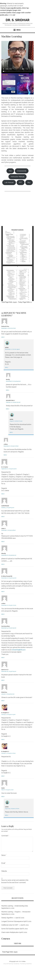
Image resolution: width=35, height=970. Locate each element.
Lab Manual (9, 182)
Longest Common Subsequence (12, 921)
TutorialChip (16, 963)
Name (3, 855)
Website (4, 871)
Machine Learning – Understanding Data (14, 906)
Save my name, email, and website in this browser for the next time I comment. (14, 881)
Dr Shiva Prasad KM (6, 576)
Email (3, 863)
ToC (10, 171)
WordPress (29, 963)
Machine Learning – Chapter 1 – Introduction (15, 912)
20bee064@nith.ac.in (18, 650)
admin (7, 347)
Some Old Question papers (10, 929)
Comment (5, 836)
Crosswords (21, 171)
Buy (29, 182)
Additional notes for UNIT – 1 (10, 925)
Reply (2, 337)
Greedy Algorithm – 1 (8, 918)
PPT (20, 182)
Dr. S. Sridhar (17, 20)
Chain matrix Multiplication (10, 932)
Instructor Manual (17, 177)
